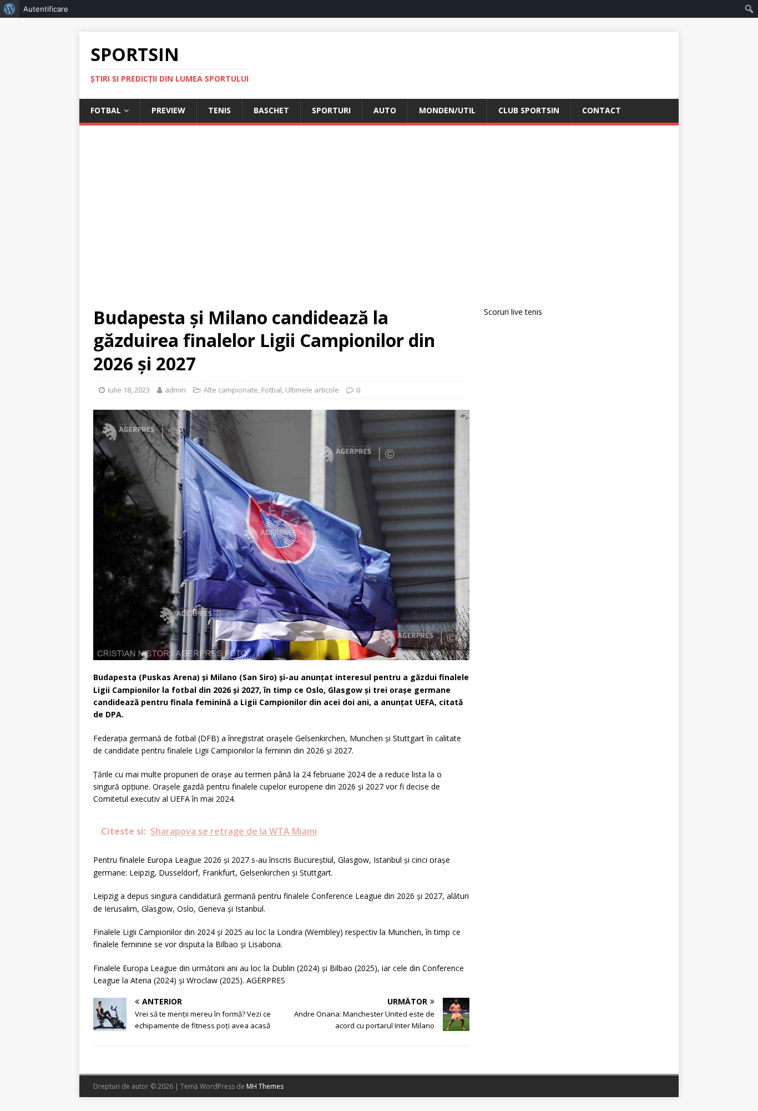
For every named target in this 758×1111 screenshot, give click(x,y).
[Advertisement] (379, 222)
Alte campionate (231, 390)
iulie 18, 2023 (129, 390)
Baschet (271, 110)
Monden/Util (447, 110)
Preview (168, 110)
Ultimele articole (312, 390)
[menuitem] (9, 9)
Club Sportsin (528, 110)
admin (175, 390)
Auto (384, 110)
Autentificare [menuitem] (45, 8)
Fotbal (105, 110)
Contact (601, 110)
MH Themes (265, 1086)
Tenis (219, 110)
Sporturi (331, 110)
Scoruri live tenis (513, 311)
